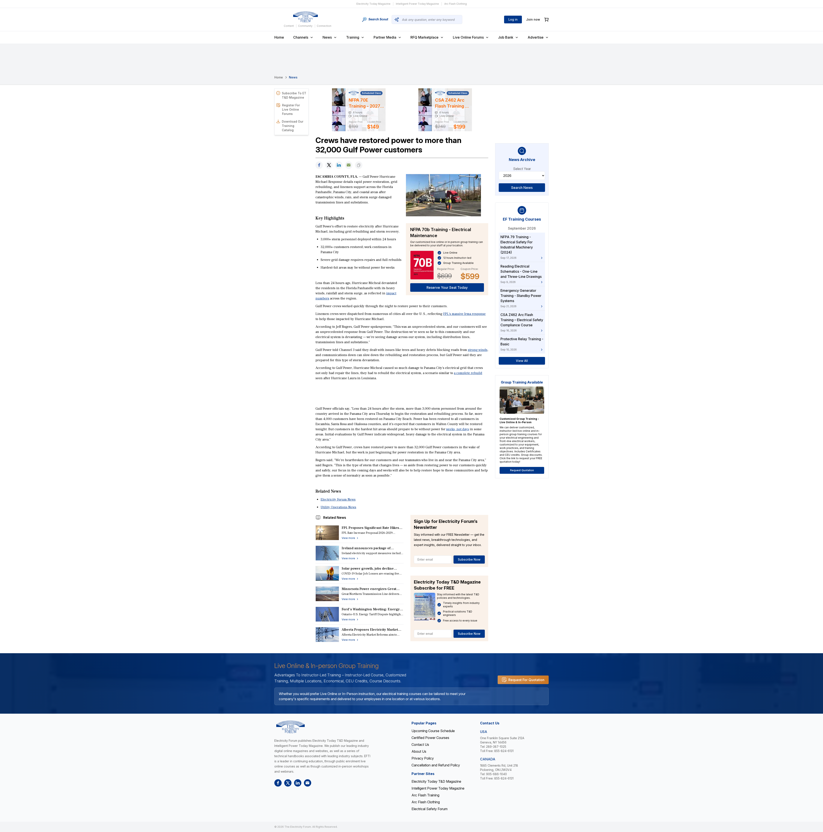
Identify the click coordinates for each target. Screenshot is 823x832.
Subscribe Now (469, 559)
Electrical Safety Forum (430, 809)
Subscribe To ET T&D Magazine (294, 95)
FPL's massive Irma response (464, 314)
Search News (522, 187)
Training (352, 37)
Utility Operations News (338, 507)
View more (348, 538)
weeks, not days (457, 429)
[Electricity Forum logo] (305, 17)
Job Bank (505, 37)
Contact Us (420, 744)
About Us (419, 751)
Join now (533, 19)
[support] (348, 165)
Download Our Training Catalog (292, 126)
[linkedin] (338, 165)
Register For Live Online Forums (291, 109)
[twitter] (329, 165)
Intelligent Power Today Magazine (417, 3)
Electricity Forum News (338, 499)
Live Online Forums (468, 37)
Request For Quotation (526, 680)
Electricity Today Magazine (373, 3)
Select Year (522, 169)
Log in (513, 19)
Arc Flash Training (425, 795)
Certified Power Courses (430, 738)
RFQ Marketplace (424, 37)
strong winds (477, 350)
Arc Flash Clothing (455, 3)
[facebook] (319, 165)
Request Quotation (522, 470)
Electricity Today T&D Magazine (436, 781)
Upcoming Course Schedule (433, 731)
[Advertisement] (402, 393)
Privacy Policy (423, 758)
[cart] (546, 20)
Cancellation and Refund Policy (436, 765)
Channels (300, 37)
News (327, 37)
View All (522, 361)
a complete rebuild (468, 373)
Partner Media (385, 37)
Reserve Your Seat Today (447, 287)
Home (279, 37)
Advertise (536, 37)
